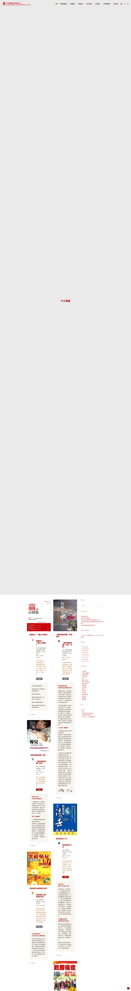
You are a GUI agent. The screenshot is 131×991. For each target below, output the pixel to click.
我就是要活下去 (61, 839)
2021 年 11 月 (85, 656)
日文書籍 (84, 687)
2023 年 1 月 (85, 652)
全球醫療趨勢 (63, 4)
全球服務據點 (106, 4)
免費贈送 (39, 789)
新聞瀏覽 (84, 685)
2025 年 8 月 (85, 647)
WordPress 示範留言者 (87, 635)
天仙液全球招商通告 (85, 618)
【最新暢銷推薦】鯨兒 (37, 755)
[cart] (128, 3)
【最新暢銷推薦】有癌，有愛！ (65, 635)
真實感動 (72, 4)
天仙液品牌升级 (84, 616)
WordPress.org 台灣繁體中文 (88, 716)
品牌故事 (97, 4)
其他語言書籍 (85, 674)
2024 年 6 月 (85, 650)
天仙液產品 (84, 676)
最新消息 (116, 4)
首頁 (57, 4)
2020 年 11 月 (85, 661)
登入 (83, 711)
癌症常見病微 (85, 694)
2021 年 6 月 (85, 659)
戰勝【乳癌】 (85, 680)
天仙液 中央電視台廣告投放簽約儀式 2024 (90, 620)
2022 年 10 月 (85, 654)
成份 (83, 678)
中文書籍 (84, 671)
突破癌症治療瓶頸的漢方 (38, 888)
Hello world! (98, 635)
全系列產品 (89, 4)
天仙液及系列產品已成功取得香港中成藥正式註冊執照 (92, 622)
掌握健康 (80, 4)
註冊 (83, 709)
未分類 (83, 691)
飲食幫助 (84, 699)
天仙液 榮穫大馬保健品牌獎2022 (88, 625)
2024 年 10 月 (85, 648)
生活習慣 (84, 692)
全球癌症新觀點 (85, 673)
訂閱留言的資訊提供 (86, 715)
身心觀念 (84, 696)
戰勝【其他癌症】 (86, 682)
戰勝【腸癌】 (85, 683)
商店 (121, 4)
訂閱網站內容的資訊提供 (87, 713)
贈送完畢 (39, 678)
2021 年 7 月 (85, 657)
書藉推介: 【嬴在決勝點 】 (39, 634)
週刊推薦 (84, 698)
